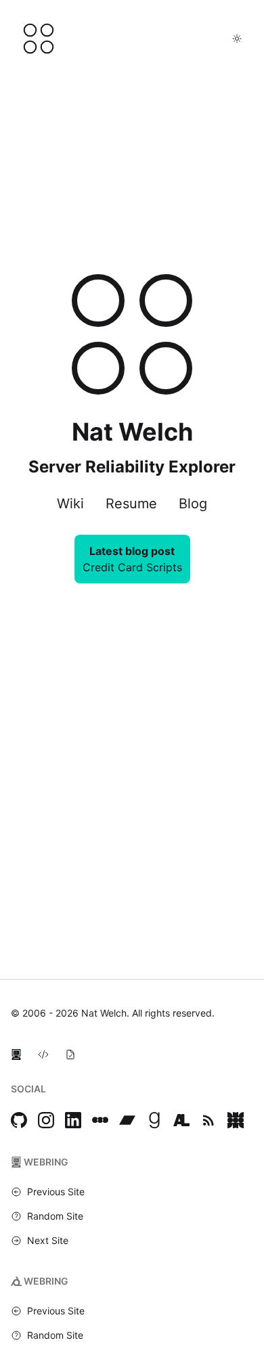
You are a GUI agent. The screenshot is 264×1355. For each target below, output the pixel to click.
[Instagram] (46, 1120)
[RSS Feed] (208, 1120)
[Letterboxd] (100, 1120)
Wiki (70, 503)
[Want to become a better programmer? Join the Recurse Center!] (16, 1054)
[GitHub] (19, 1120)
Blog (193, 503)
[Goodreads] (154, 1120)
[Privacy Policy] (70, 1054)
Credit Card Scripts (132, 567)
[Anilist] (181, 1120)
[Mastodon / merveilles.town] (235, 1120)
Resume (131, 503)
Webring (46, 1162)
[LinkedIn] (73, 1120)
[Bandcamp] (127, 1120)
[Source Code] (43, 1054)
